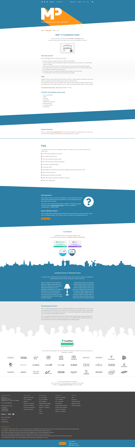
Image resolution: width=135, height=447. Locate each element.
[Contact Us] (45, 2)
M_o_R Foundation (43, 399)
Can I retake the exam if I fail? (50, 156)
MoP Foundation (42, 401)
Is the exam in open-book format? (51, 164)
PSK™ (40, 409)
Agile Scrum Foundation (29, 397)
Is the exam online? (47, 167)
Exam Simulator (57, 132)
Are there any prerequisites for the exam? (52, 153)
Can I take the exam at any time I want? (52, 159)
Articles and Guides (76, 401)
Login (53, 1)
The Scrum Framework (28, 409)
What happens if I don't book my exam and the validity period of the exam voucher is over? (64, 169)
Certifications (48, 30)
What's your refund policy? (49, 180)
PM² (84, 1)
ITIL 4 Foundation (27, 399)
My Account (74, 399)
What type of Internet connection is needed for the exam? (56, 177)
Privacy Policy (4, 419)
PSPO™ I (41, 413)
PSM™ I (41, 411)
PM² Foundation (58, 403)
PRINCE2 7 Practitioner (29, 405)
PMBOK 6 (26, 401)
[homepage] (42, 2)
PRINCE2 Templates (76, 405)
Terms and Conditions (5, 417)
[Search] (47, 2)
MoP (54, 30)
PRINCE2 (79, 1)
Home (42, 30)
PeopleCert (70, 237)
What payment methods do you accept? (52, 175)
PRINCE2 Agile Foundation (45, 403)
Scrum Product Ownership (29, 407)
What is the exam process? (49, 172)
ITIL (88, 1)
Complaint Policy (4, 421)
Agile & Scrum (73, 1)
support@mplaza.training (57, 205)
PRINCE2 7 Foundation (29, 403)
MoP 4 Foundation (59, 401)
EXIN (75, 237)
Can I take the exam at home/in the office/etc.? (54, 161)
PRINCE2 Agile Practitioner (61, 407)
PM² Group (82, 237)
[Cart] (92, 2)
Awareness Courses (76, 403)
